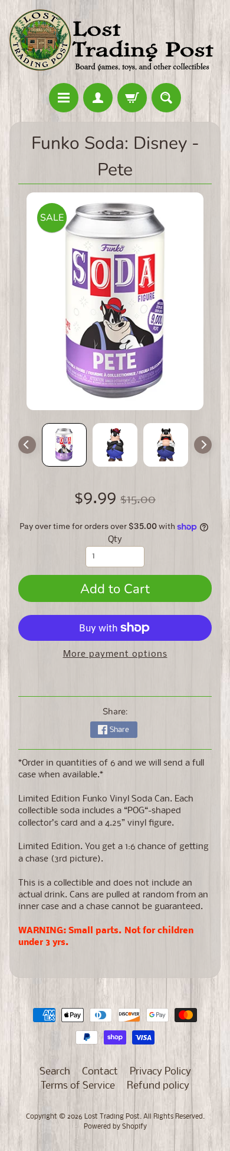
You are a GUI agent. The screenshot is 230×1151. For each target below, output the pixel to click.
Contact (100, 1071)
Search (55, 1071)
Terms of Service (78, 1086)
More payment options (115, 654)
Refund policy (158, 1086)
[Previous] (27, 445)
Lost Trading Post (112, 1116)
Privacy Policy (160, 1071)
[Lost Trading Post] (115, 43)
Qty (115, 539)
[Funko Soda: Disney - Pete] (64, 445)
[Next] (203, 445)
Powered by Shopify (115, 1126)
